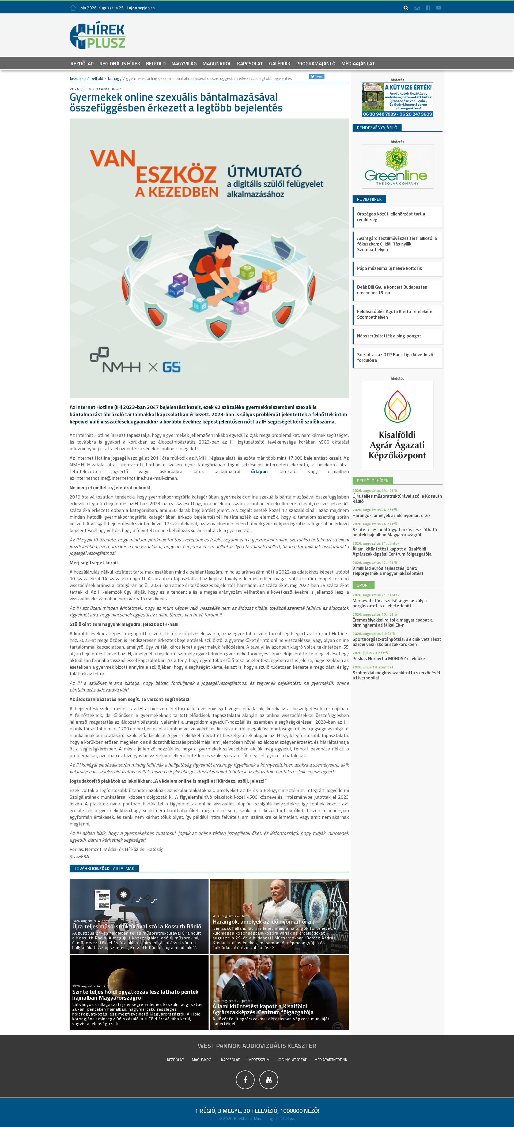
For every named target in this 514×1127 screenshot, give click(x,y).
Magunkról (217, 63)
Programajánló (315, 63)
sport (363, 585)
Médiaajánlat (358, 63)
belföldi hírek (372, 480)
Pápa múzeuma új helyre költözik (389, 268)
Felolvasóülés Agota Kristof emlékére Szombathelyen (394, 314)
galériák (279, 63)
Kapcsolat (250, 63)
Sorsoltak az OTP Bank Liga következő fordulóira (395, 357)
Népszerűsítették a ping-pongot (389, 335)
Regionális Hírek (120, 63)
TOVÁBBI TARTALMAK (104, 868)
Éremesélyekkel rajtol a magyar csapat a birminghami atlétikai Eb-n (393, 622)
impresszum (259, 1059)
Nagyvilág (184, 63)
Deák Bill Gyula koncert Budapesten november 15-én (392, 290)
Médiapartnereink (331, 1059)
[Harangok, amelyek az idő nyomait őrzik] (279, 881)
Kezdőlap (82, 63)
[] (246, 1089)
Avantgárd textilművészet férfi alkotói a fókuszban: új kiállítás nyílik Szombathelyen (397, 244)
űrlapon (264, 471)
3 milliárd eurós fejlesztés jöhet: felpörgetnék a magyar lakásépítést (388, 571)
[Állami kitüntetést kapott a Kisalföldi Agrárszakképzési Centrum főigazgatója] (279, 957)
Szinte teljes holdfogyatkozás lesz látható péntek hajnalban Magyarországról (395, 532)
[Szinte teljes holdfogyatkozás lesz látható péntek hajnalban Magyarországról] (139, 957)
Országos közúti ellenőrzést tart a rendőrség (391, 216)
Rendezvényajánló (377, 127)
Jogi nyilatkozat (292, 1059)
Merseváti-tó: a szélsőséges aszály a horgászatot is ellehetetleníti (390, 603)
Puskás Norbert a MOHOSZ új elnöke (389, 658)
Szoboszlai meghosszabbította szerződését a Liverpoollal (397, 675)
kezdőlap (78, 78)
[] (269, 1089)
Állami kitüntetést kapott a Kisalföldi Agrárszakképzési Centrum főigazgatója (392, 551)
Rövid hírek (369, 199)
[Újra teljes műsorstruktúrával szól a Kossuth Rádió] (139, 881)
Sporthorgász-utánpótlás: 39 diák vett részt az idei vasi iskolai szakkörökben (397, 642)
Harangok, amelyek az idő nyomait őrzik (391, 515)
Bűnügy (115, 78)
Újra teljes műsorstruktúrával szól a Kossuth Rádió (397, 499)
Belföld (156, 63)
